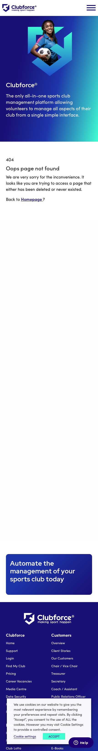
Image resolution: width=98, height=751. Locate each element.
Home (10, 643)
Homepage (32, 199)
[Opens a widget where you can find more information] (80, 743)
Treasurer (58, 673)
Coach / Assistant (64, 689)
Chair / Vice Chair (64, 666)
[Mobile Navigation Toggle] (91, 8)
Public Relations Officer (68, 696)
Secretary (58, 681)
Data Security (16, 696)
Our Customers (62, 658)
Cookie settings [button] (25, 736)
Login (10, 658)
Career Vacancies (19, 681)
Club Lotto (13, 748)
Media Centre (16, 689)
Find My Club (15, 666)
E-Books (57, 748)
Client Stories (60, 651)
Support (12, 651)
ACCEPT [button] (54, 736)
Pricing (11, 673)
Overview (58, 643)
